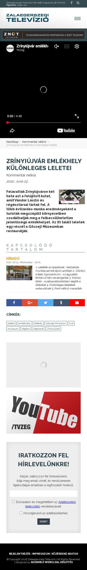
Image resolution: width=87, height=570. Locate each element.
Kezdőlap (12, 141)
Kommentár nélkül (34, 141)
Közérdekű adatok (65, 553)
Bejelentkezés (19, 553)
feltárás (38, 323)
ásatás (11, 323)
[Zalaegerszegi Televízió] (27, 18)
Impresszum (41, 553)
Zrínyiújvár (53, 328)
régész (26, 328)
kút (71, 323)
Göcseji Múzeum (56, 323)
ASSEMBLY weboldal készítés (52, 562)
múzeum (13, 328)
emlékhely (24, 323)
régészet (38, 328)
